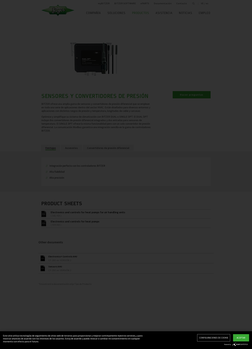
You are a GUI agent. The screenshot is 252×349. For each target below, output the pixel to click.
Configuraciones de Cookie (213, 337)
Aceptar (241, 337)
